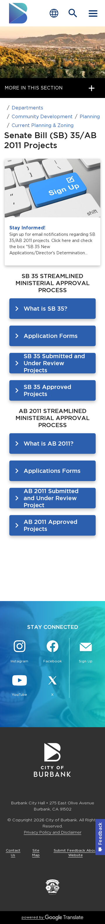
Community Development (42, 116)
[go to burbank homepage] (18, 13)
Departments (27, 108)
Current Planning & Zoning (43, 125)
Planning (90, 116)
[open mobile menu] (93, 13)
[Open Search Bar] (73, 13)
